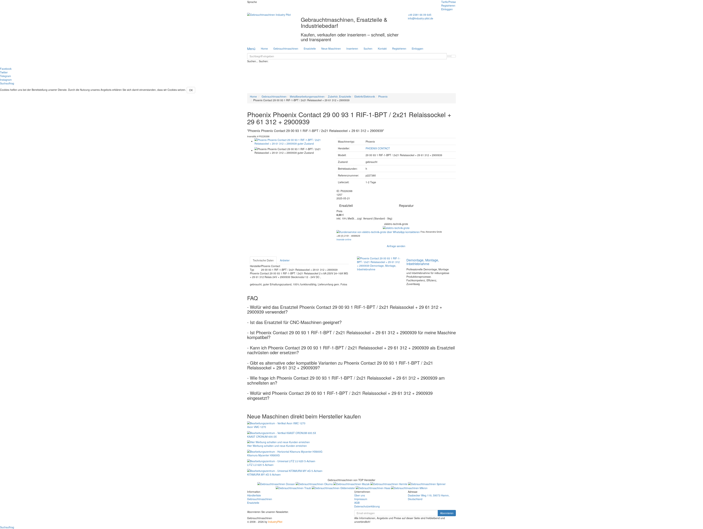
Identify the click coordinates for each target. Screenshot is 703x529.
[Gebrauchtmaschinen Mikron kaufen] (409, 487)
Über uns (359, 495)
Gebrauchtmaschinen (285, 48)
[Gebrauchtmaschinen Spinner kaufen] (427, 483)
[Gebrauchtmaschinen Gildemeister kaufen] (334, 487)
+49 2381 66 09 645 (419, 14)
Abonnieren (446, 513)
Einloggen (447, 9)
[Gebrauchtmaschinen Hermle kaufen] (389, 483)
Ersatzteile (310, 48)
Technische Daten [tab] (263, 260)
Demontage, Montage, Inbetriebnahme (422, 262)
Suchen (368, 48)
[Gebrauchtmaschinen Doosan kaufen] (276, 483)
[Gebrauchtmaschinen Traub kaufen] (294, 487)
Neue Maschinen (331, 48)
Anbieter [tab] (285, 260)
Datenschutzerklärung (367, 506)
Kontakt (382, 48)
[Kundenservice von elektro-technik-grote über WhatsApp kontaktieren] (378, 231)
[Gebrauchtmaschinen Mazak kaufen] (351, 483)
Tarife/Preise (448, 2)
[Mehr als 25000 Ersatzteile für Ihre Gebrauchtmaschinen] (396, 227)
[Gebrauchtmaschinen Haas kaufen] (373, 487)
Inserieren (352, 48)
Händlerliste (254, 495)
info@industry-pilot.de (420, 18)
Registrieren (448, 5)
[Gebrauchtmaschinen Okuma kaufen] (314, 483)
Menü (251, 48)
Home (264, 48)
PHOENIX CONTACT (378, 148)
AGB (357, 502)
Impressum (360, 499)
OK (191, 90)
